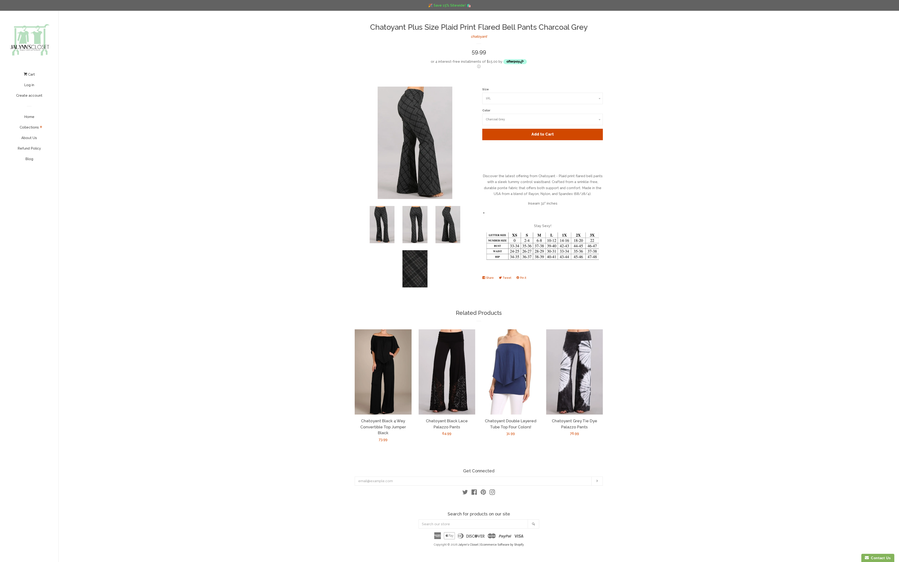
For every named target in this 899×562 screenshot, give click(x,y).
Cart (31, 74)
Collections (29, 127)
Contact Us (880, 558)
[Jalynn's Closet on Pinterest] (483, 493)
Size (485, 89)
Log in (29, 85)
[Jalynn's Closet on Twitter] (465, 493)
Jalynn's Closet (468, 544)
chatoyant (479, 36)
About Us (29, 138)
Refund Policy (29, 148)
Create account (29, 95)
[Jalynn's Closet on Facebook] (474, 493)
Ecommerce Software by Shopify (502, 544)
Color (486, 110)
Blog (29, 159)
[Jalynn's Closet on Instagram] (492, 493)
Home (29, 117)
